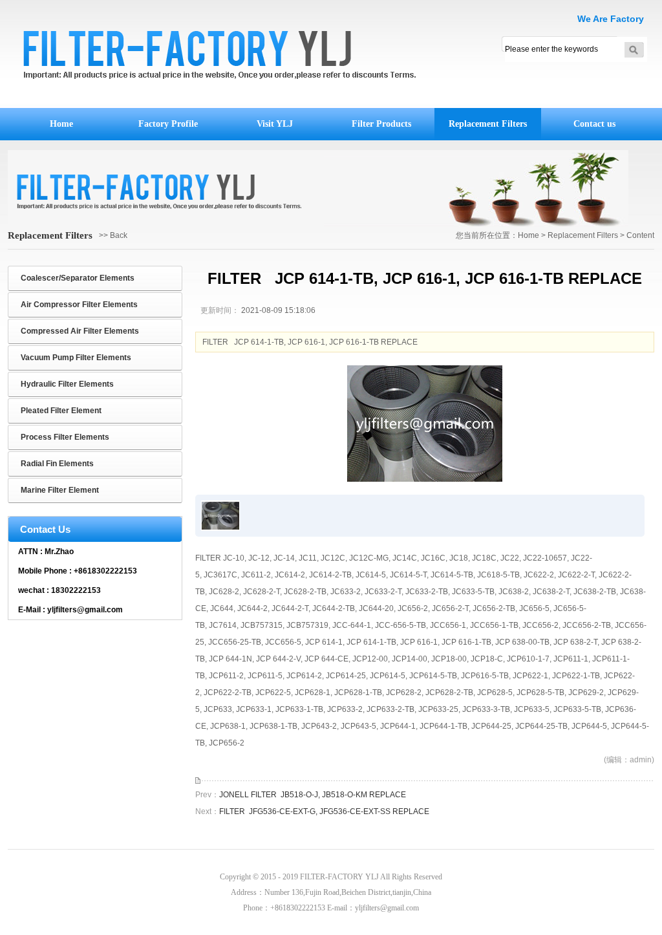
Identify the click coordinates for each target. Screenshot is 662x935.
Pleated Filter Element (61, 410)
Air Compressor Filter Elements (79, 304)
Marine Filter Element (60, 490)
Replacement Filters (488, 124)
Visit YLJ (275, 124)
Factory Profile (168, 124)
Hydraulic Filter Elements (67, 384)
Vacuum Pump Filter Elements (76, 357)
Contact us (594, 124)
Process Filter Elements (65, 437)
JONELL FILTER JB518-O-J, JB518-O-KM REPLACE (312, 794)
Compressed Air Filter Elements (80, 331)
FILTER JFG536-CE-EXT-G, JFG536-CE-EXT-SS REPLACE (324, 811)
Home (61, 124)
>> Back (113, 235)
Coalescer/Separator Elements (77, 278)
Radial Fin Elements (57, 463)
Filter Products (381, 124)
